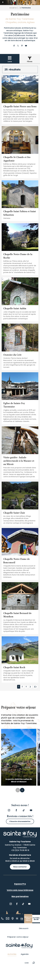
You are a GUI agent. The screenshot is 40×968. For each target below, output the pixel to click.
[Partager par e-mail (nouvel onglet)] (26, 46)
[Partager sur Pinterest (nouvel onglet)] (22, 46)
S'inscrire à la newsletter (20, 821)
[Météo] (17, 918)
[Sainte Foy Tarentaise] (19, 945)
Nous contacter (20, 867)
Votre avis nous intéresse (20, 890)
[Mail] (7, 918)
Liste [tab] (10, 61)
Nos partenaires (20, 896)
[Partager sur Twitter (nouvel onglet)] (18, 46)
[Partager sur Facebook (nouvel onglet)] (14, 46)
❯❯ (35, 686)
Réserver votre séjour (28, 918)
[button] (34, 963)
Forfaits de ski (36, 919)
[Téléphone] (2, 918)
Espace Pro (20, 883)
